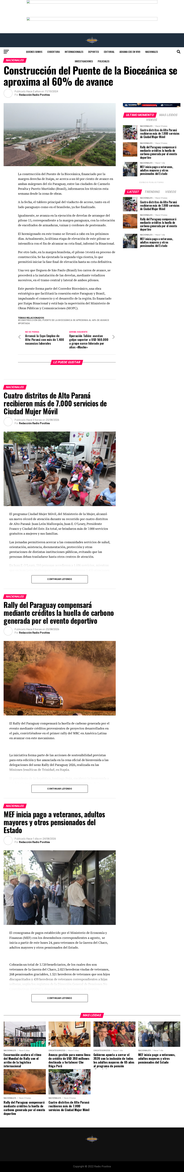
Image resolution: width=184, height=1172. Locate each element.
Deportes (93, 52)
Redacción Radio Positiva (34, 94)
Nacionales (151, 52)
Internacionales (74, 52)
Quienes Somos (34, 52)
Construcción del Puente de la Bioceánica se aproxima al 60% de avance (64, 320)
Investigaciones (84, 61)
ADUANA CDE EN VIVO (129, 52)
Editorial (109, 52)
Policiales (103, 61)
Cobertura (53, 52)
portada (24, 323)
